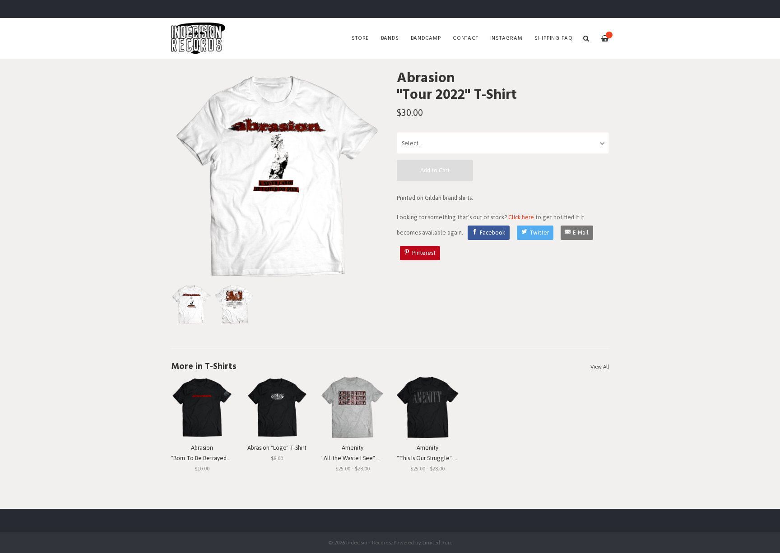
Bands (390, 38)
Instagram (506, 38)
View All (599, 367)
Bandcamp (426, 38)
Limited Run (436, 542)
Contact (465, 38)
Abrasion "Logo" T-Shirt (276, 447)
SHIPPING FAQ (553, 38)
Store (360, 38)
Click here (521, 217)
